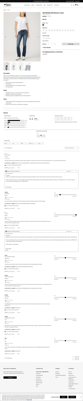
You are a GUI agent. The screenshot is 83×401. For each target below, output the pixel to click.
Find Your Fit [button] (49, 5)
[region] (41, 397)
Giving (56, 377)
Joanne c (6, 156)
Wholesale (57, 373)
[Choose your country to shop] (78, 5)
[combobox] (73, 147)
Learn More (45, 53)
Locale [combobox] (39, 143)
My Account (38, 373)
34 (70, 30)
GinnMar (6, 195)
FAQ (37, 386)
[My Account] (73, 5)
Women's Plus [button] (39, 5)
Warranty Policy (39, 382)
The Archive (56, 5)
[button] (6, 66)
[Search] (72, 5)
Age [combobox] (13, 143)
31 (62, 30)
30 (59, 30)
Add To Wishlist (47, 47)
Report (18, 167)
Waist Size (44, 27)
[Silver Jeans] (8, 5)
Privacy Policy (71, 380)
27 (51, 30)
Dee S (6, 319)
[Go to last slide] (5, 36)
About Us (57, 371)
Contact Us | (39, 371)
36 (73, 30)
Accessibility (71, 381)
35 (49, 38)
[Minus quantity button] (48, 44)
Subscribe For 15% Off (70, 1)
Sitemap (70, 386)
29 (57, 30)
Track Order (77, 1)
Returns (37, 384)
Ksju (5, 341)
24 (43, 30)
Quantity (44, 44)
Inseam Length (45, 35)
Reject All (63, 396)
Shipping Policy (39, 380)
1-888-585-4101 (45, 371)
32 (65, 30)
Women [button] (32, 5)
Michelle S (6, 278)
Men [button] (44, 5)
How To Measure (45, 40)
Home (4, 9)
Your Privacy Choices (55, 396)
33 (67, 30)
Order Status (38, 379)
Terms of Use (71, 375)
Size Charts (38, 377)
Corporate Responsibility (60, 375)
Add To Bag (70, 44)
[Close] (81, 397)
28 (54, 30)
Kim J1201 (6, 298)
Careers (70, 371)
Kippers (6, 215)
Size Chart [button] (44, 32)
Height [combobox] (22, 143)
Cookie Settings (72, 388)
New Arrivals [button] (27, 5)
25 (46, 30)
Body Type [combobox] (31, 143)
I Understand (72, 396)
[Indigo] (43, 25)
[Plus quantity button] (54, 44)
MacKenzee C (7, 258)
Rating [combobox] (5, 143)
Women (8, 9)
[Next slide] (38, 36)
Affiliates (70, 373)
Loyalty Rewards (39, 375)
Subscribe (10, 377)
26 (49, 30)
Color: (45, 22)
